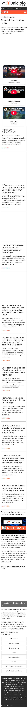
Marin (14, 652)
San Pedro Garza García (14, 671)
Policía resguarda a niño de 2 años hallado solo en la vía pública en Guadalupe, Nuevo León (13, 310)
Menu (4, 11)
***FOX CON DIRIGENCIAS (8, 131)
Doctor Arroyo (14, 648)
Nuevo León (8, 8)
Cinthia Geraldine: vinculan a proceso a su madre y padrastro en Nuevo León (13, 429)
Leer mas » (6, 148)
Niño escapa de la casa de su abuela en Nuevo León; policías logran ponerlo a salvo (13, 188)
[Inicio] (2, 8)
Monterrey (14, 639)
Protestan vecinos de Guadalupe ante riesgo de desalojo (13, 400)
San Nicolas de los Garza (14, 666)
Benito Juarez (14, 643)
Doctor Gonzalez (14, 657)
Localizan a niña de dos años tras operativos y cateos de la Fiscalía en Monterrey (13, 371)
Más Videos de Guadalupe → (13, 604)
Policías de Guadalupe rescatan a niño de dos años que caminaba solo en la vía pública (13, 341)
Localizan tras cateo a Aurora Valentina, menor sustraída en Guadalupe (12, 249)
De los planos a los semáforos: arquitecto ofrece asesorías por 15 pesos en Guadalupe (13, 459)
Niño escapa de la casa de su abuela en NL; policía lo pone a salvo (13, 488)
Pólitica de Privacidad (7, 706)
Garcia (14, 662)
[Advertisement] (14, 50)
